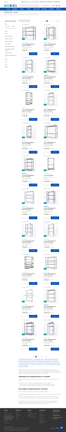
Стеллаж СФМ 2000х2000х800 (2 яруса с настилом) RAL (50, 143)
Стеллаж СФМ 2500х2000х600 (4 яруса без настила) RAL (28, 209)
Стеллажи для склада (8, 418)
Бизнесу (29, 410)
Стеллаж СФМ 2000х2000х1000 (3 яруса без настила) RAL (28, 45)
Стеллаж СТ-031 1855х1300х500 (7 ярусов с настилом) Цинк (28, 274)
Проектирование (31, 415)
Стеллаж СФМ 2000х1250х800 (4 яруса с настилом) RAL (28, 176)
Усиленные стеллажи (23, 366)
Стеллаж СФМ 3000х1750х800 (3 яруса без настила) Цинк (28, 77)
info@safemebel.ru (56, 1)
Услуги (28, 9)
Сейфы (5, 412)
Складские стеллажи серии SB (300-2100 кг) (27, 361)
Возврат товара (42, 418)
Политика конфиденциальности (43, 421)
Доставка (14, 9)
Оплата (22, 9)
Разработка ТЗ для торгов (32, 413)
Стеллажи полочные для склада (51, 359)
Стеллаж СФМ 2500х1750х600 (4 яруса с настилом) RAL (50, 77)
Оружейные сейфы (7, 413)
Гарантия (41, 416)
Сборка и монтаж (42, 415)
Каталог (8, 9)
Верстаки (5, 421)
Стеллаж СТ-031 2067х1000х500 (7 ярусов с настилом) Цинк (28, 110)
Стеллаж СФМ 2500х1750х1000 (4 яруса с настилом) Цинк (28, 340)
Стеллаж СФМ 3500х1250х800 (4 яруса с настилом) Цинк (28, 143)
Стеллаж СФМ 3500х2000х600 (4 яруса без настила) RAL (28, 307)
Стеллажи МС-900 (55, 361)
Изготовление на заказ (32, 416)
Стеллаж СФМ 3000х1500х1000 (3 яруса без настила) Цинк (28, 242)
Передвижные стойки (39, 359)
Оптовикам (44, 9)
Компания (51, 9)
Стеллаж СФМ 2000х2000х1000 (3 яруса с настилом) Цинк (50, 307)
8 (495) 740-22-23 (50, 1)
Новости (17, 418)
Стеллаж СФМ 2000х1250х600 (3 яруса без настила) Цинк (50, 209)
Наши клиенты (18, 415)
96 (46, 356)
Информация (42, 410)
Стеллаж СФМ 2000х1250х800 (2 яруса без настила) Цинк (50, 45)
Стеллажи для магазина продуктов (43, 361)
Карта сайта (41, 422)
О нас (17, 412)
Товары (6, 410)
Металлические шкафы (8, 415)
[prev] (41, 21)
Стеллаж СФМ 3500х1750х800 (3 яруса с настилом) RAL (50, 110)
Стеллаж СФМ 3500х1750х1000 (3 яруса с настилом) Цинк (50, 340)
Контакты (58, 9)
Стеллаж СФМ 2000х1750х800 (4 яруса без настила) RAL (50, 274)
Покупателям (36, 9)
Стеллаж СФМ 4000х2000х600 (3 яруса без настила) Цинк (50, 242)
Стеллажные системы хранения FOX (26, 359)
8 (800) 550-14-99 (43, 1)
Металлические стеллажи (8, 416)
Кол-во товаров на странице (24, 21)
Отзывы (17, 416)
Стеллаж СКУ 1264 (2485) (48, 175)
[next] (60, 21)
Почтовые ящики (7, 423)
